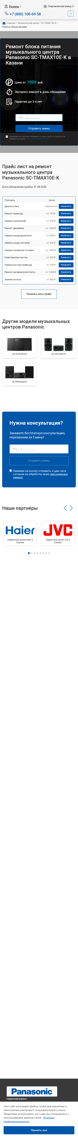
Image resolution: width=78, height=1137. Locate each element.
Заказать (66, 206)
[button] (65, 508)
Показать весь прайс (39, 294)
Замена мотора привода (18, 264)
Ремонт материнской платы (20, 272)
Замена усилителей (15, 221)
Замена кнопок (13, 279)
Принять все (39, 1130)
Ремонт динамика (14, 228)
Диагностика (12, 206)
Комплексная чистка (16, 257)
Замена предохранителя (18, 235)
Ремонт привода (14, 213)
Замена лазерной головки (19, 250)
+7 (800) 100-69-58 (25, 14)
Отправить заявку (39, 128)
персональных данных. (37, 139)
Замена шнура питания (17, 242)
